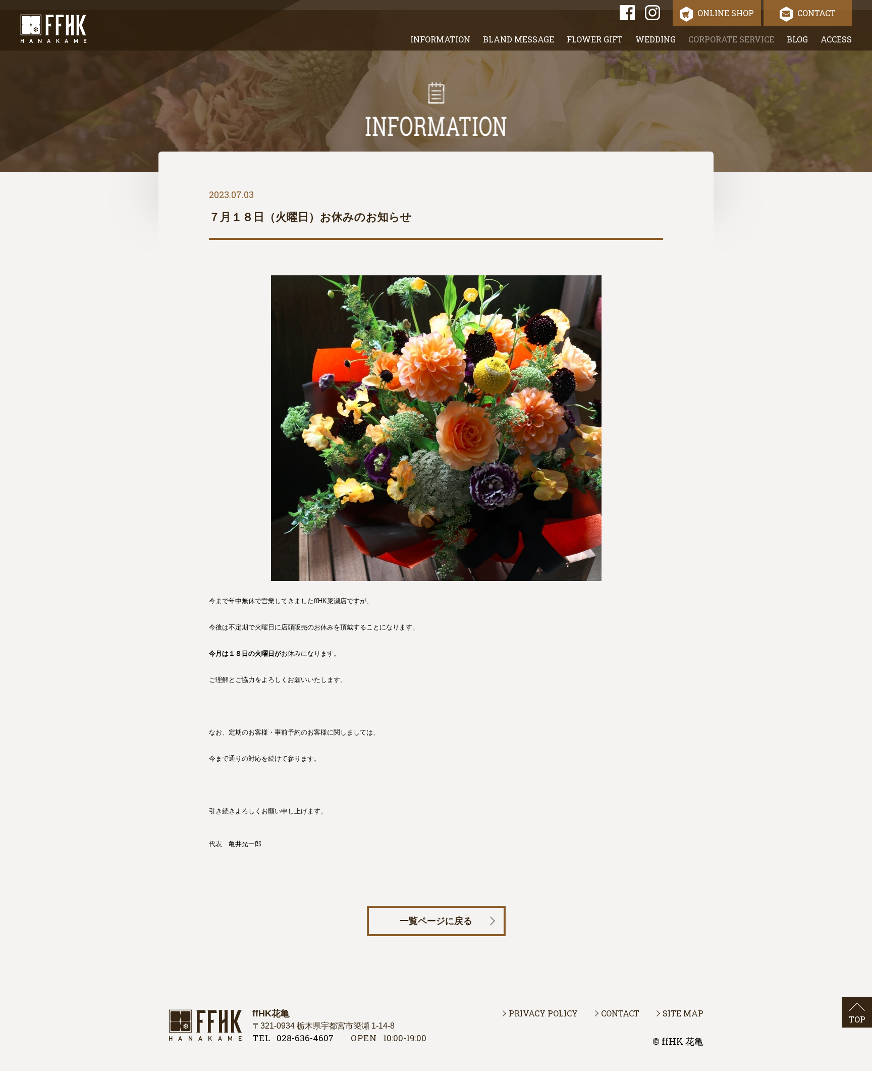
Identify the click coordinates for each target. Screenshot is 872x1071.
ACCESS (836, 39)
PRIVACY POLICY (543, 1013)
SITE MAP (683, 1013)
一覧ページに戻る (436, 921)
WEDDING (655, 39)
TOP (857, 1019)
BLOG (797, 39)
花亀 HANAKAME (53, 28)
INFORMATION (440, 39)
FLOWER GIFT (595, 39)
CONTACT (816, 13)
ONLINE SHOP (725, 13)
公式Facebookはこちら (627, 12)
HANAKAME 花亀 (205, 1025)
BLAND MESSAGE (518, 39)
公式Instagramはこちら (652, 12)
